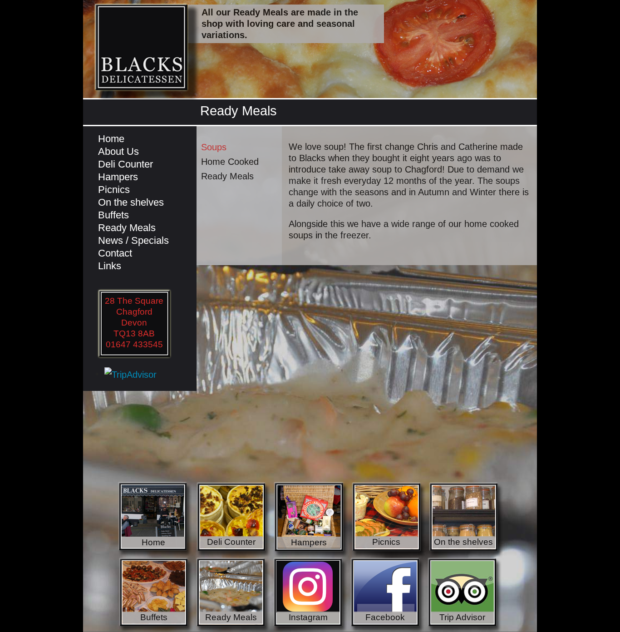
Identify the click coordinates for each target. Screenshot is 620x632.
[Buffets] (155, 594)
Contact (115, 253)
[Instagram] (310, 594)
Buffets (113, 215)
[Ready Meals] (233, 594)
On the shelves (131, 202)
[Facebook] (387, 594)
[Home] (155, 518)
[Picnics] (388, 518)
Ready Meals (127, 227)
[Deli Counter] (233, 518)
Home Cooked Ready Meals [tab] (230, 169)
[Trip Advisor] (464, 594)
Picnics (114, 189)
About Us (118, 151)
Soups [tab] (213, 147)
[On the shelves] (465, 518)
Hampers (118, 177)
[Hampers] (311, 518)
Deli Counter (125, 164)
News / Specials (133, 240)
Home (111, 138)
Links (109, 266)
